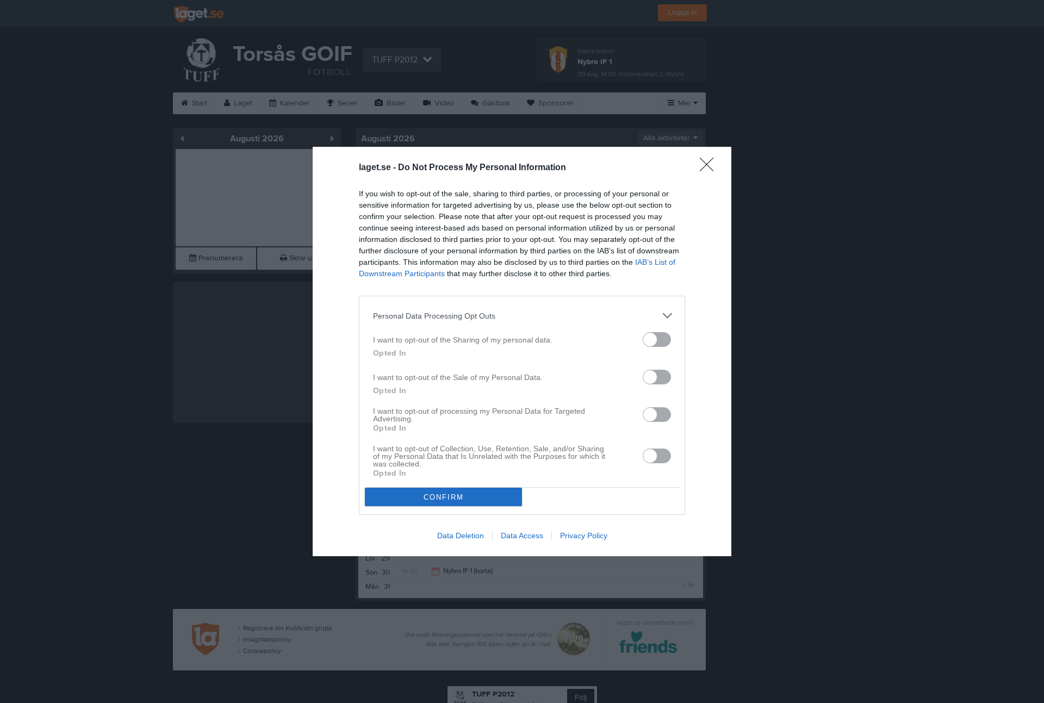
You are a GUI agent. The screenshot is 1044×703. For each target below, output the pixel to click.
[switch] (657, 339)
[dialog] (522, 351)
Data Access (522, 535)
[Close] (710, 168)
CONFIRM (444, 497)
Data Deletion (460, 535)
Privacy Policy (583, 535)
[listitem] (522, 315)
